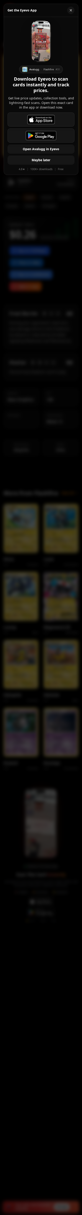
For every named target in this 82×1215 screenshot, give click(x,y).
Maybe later (41, 160)
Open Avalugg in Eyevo (41, 149)
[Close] (70, 10)
